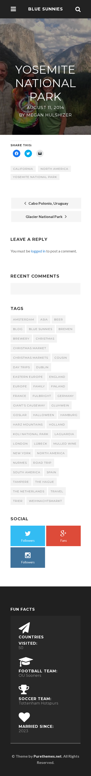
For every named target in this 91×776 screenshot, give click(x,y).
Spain (51, 472)
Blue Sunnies (45, 9)
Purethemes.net (48, 756)
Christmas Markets (30, 357)
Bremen (66, 329)
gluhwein (60, 405)
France (19, 396)
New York (22, 453)
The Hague (44, 481)
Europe (20, 386)
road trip (42, 462)
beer (58, 319)
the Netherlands (28, 491)
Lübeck (40, 443)
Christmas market (29, 348)
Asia (44, 319)
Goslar (20, 415)
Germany (65, 396)
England (57, 376)
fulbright (42, 396)
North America (54, 168)
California (23, 168)
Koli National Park (30, 434)
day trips (21, 367)
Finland (58, 386)
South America (26, 472)
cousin (60, 357)
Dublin (42, 367)
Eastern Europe (28, 376)
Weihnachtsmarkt (45, 501)
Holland (57, 424)
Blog (18, 329)
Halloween (43, 415)
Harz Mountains (28, 424)
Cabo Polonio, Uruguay (47, 203)
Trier (18, 501)
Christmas (45, 338)
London (20, 443)
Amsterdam (23, 319)
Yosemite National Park (35, 177)
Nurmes (20, 462)
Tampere (21, 481)
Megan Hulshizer (49, 115)
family (39, 386)
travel (57, 491)
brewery (21, 338)
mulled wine (65, 443)
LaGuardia (64, 434)
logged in (38, 251)
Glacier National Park (45, 216)
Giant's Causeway (29, 405)
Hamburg (68, 415)
